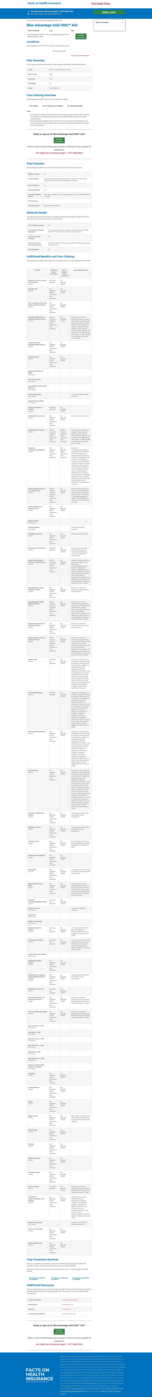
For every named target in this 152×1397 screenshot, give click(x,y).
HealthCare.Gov (89, 1383)
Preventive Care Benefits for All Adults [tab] (37, 1278)
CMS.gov (67, 1372)
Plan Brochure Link (67, 1304)
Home (28, 20)
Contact (110, 1391)
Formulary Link (66, 1309)
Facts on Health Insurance (44, 3)
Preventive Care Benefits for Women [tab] (59, 1278)
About (103, 1391)
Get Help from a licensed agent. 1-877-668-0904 (52, 11)
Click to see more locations (80, 56)
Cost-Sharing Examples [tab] (75, 106)
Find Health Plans (100, 3)
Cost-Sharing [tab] (33, 106)
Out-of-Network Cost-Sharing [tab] (53, 106)
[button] (122, 22)
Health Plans (36, 20)
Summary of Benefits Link (69, 1300)
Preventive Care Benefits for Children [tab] (80, 1278)
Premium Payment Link (69, 1314)
